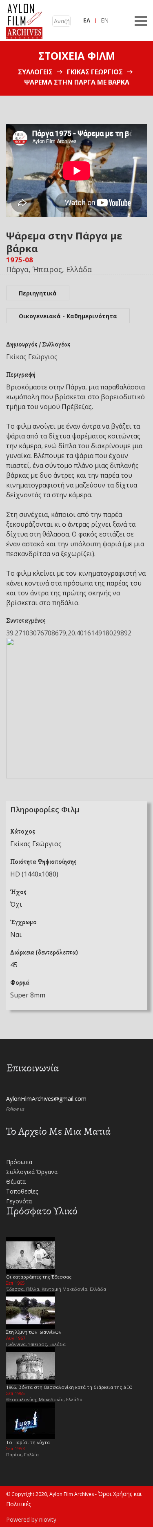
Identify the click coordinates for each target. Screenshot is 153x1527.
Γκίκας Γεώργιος (95, 71)
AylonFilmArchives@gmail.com (46, 1098)
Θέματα (16, 1181)
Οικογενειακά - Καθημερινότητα (68, 316)
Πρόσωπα (19, 1162)
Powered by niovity (31, 1519)
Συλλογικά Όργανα (32, 1172)
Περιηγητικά (38, 293)
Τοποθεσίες (22, 1191)
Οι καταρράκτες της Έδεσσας (38, 1277)
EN (105, 20)
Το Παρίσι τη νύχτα (28, 1442)
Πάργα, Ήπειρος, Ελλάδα (49, 269)
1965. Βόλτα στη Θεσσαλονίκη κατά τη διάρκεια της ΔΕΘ (69, 1387)
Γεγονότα (19, 1201)
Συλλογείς (35, 71)
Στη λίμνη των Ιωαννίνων (33, 1332)
